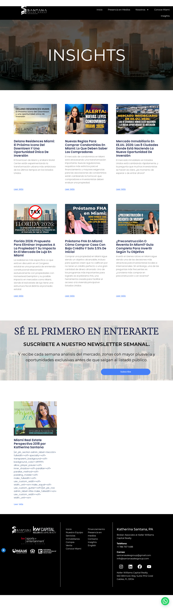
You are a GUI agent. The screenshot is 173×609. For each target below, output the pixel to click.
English (92, 545)
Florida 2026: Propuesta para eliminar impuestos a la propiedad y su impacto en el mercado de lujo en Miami (35, 248)
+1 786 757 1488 (125, 547)
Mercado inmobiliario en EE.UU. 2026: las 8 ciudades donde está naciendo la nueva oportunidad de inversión (137, 148)
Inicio (99, 9)
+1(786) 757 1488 (164, 3)
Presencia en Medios (119, 9)
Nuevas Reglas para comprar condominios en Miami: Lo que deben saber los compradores (86, 146)
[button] (165, 601)
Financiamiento (96, 529)
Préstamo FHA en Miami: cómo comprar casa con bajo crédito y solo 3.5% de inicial (85, 246)
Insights (165, 16)
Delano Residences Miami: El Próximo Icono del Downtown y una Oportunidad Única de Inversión (34, 148)
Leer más (18, 189)
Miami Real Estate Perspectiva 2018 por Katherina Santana (30, 443)
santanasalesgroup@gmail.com (134, 555)
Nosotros (140, 9)
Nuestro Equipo (74, 532)
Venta (69, 545)
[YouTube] (115, 3)
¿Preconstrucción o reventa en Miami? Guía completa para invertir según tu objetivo (135, 246)
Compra (70, 542)
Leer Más (18, 504)
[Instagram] (119, 3)
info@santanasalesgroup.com (138, 3)
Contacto (93, 539)
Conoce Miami (162, 9)
